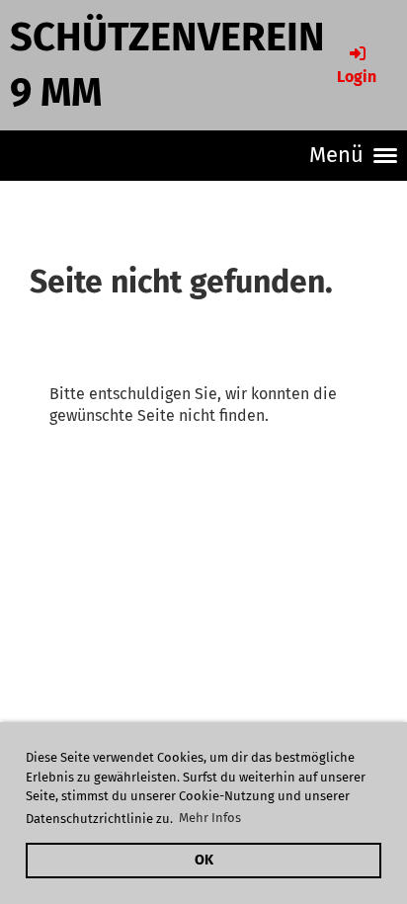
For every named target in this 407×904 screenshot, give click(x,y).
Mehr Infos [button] (210, 817)
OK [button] (204, 860)
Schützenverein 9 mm (167, 65)
